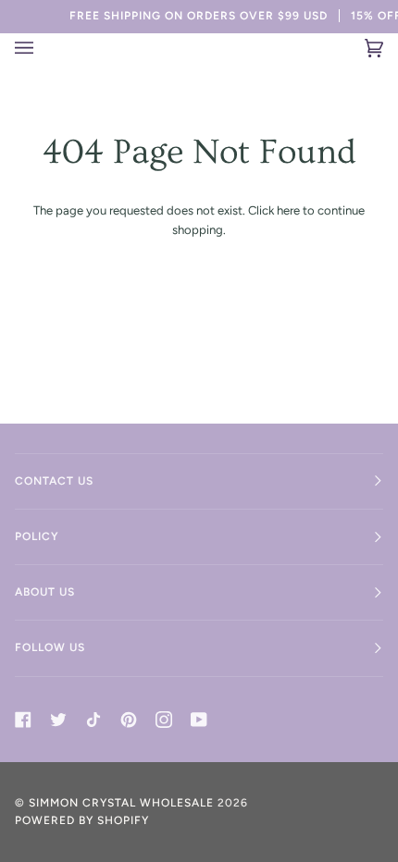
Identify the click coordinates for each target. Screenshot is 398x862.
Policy (37, 536)
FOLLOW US (50, 647)
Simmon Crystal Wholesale (121, 802)
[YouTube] (199, 719)
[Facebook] (23, 719)
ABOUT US (45, 591)
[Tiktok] (93, 719)
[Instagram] (163, 719)
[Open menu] (35, 48)
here (288, 210)
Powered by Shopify (82, 820)
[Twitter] (58, 719)
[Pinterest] (128, 719)
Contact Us (54, 480)
